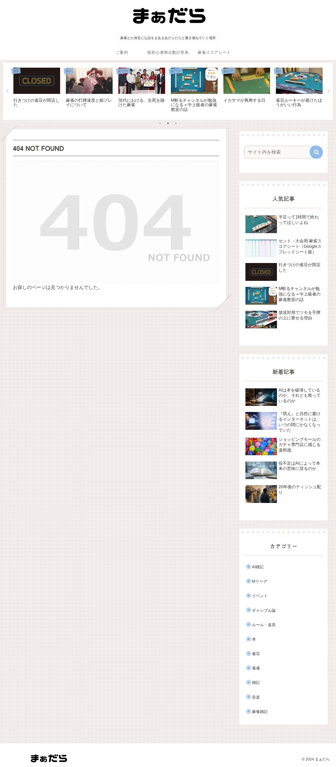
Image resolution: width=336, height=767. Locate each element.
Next (329, 91)
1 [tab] (160, 123)
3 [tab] (175, 123)
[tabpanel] (36, 90)
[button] (316, 152)
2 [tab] (168, 123)
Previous (7, 91)
